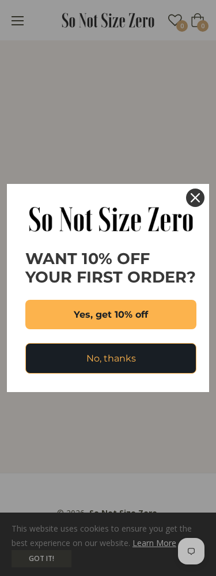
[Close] (195, 198)
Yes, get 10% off (111, 314)
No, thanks (111, 358)
